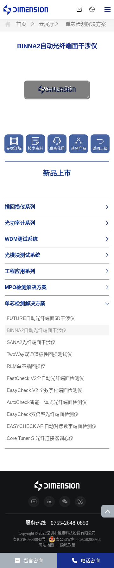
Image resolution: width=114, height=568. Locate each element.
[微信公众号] (64, 501)
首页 (22, 24)
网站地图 (46, 545)
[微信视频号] (80, 501)
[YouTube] (33, 501)
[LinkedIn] (49, 501)
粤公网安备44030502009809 (78, 539)
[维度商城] (79, 9)
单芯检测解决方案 (86, 24)
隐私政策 (67, 545)
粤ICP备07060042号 (29, 539)
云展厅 (46, 24)
